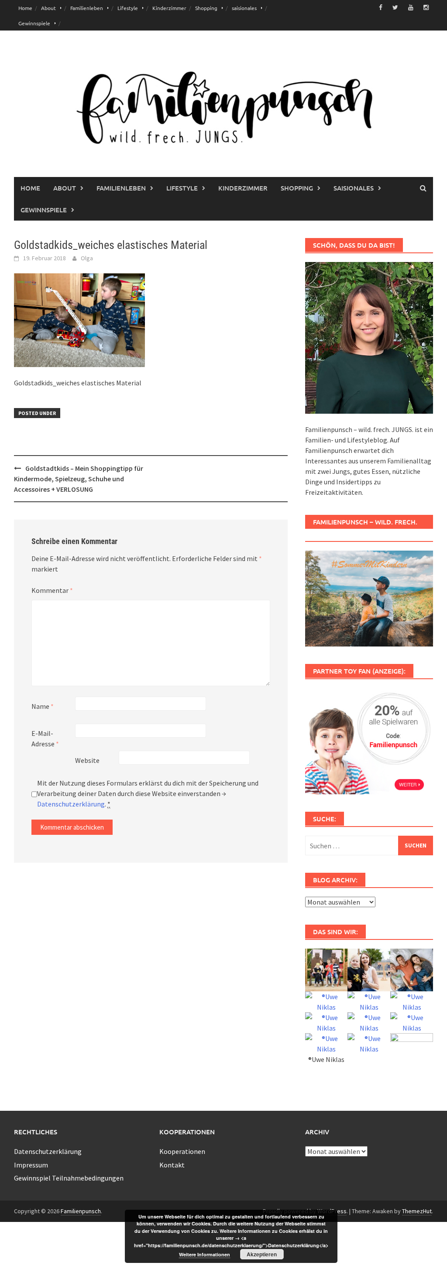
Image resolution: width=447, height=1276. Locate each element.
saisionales (244, 7)
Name (42, 706)
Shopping (206, 7)
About (48, 7)
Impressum (31, 1164)
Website (87, 760)
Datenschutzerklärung (71, 804)
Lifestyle (127, 7)
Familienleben (86, 7)
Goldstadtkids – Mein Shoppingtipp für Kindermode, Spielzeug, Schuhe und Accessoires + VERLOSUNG (78, 478)
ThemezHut (417, 1211)
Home (25, 7)
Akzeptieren (262, 1254)
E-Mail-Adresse (45, 738)
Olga (87, 258)
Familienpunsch (81, 1211)
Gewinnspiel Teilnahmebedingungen (69, 1178)
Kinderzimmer (169, 7)
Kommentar (52, 590)
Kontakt (172, 1164)
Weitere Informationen (204, 1254)
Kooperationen (182, 1151)
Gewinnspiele (34, 23)
